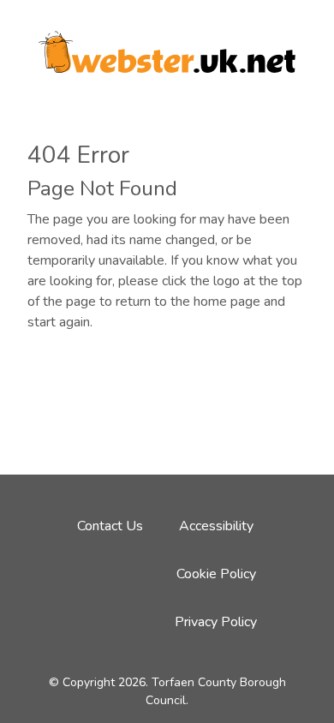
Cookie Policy (216, 574)
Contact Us (110, 526)
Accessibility (216, 526)
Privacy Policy (216, 621)
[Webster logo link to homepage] (167, 46)
